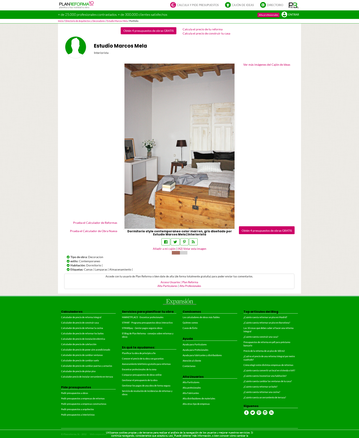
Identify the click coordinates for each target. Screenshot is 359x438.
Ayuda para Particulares (195, 344)
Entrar (293, 14)
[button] (293, 5)
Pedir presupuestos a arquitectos (77, 409)
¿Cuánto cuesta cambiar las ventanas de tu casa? (267, 381)
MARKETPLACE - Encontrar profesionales (143, 317)
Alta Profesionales (190, 286)
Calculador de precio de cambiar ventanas (82, 355)
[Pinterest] (184, 241)
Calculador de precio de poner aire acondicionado (85, 349)
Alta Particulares (167, 286)
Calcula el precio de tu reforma (203, 29)
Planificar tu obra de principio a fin (139, 353)
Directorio (275, 5)
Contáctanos (189, 366)
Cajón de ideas (243, 5)
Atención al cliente (192, 360)
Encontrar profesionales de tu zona (139, 369)
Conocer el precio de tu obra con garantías (143, 358)
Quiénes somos (190, 322)
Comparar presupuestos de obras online (142, 374)
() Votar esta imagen (192, 248)
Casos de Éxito (190, 328)
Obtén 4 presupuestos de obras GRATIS (148, 30)
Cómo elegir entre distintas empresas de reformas (268, 365)
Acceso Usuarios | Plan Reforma (179, 282)
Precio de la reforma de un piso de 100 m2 (264, 350)
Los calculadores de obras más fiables (201, 317)
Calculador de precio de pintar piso (78, 371)
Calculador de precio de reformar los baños (82, 333)
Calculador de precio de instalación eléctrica (83, 338)
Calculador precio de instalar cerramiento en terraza (87, 376)
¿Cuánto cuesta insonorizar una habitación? (264, 375)
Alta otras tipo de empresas (196, 403)
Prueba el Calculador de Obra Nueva (93, 231)
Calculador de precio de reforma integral (81, 317)
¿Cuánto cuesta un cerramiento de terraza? (264, 397)
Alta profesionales (268, 14)
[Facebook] (165, 241)
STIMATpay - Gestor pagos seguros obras (142, 328)
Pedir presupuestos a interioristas (78, 414)
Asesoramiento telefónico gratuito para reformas (146, 364)
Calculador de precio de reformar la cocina (82, 328)
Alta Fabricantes (191, 393)
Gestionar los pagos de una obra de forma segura (146, 385)
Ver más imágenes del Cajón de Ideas (266, 64)
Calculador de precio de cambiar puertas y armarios (86, 365)
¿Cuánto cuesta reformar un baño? (260, 386)
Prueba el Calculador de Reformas (95, 222)
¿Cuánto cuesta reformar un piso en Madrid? (265, 317)
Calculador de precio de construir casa (80, 322)
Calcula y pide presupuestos (198, 5)
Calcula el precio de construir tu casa (206, 33)
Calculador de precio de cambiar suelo (80, 360)
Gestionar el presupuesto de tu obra (139, 380)
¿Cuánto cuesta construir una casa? (260, 336)
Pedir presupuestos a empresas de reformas (83, 398)
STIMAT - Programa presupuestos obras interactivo (147, 322)
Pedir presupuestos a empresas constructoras (83, 403)
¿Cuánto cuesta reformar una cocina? (261, 392)
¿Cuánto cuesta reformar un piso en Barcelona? (266, 322)
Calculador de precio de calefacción (78, 344)
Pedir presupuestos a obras (74, 393)
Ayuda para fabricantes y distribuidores (202, 355)
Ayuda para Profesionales (195, 349)
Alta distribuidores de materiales (199, 398)
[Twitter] (175, 241)
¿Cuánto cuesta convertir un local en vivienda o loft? (269, 370)
